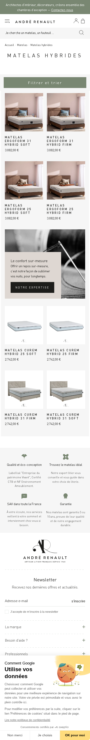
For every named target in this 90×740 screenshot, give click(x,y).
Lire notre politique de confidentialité (27, 720)
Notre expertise (32, 287)
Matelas (22, 45)
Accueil (9, 45)
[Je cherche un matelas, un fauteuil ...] (81, 33)
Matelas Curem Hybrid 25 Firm (63, 352)
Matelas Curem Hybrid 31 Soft (63, 416)
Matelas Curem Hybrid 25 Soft (21, 352)
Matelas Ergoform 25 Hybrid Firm (60, 209)
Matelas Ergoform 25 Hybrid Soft (18, 209)
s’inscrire (78, 601)
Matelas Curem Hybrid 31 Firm (21, 416)
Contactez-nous (62, 9)
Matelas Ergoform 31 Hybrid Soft (18, 140)
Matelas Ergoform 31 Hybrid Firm (60, 140)
